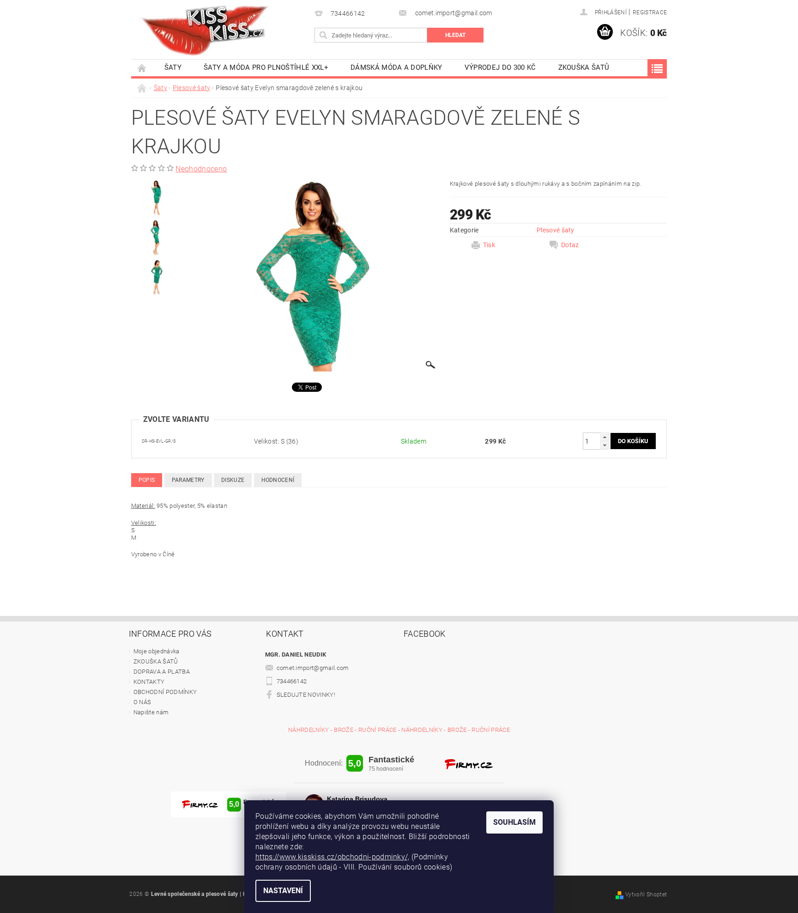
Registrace (650, 12)
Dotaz (570, 245)
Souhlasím (514, 822)
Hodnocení (278, 480)
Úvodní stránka (142, 68)
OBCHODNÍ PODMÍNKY (165, 691)
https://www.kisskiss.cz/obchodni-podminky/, (332, 856)
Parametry (188, 480)
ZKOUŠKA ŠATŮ (584, 67)
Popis (147, 480)
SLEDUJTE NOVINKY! (306, 694)
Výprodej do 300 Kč (500, 67)
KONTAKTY (149, 681)
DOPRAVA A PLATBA (161, 671)
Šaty (172, 67)
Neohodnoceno (201, 168)
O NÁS (142, 702)
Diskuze (232, 480)
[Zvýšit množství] (604, 436)
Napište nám (151, 712)
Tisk (489, 245)
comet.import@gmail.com (313, 667)
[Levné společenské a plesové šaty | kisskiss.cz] (205, 30)
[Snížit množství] (604, 445)
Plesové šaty (555, 230)
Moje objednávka (156, 651)
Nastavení (283, 890)
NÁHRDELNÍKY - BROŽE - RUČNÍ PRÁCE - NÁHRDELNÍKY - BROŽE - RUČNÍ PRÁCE (399, 730)
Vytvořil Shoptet (646, 894)
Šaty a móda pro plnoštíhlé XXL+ (266, 67)
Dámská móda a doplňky (396, 67)
